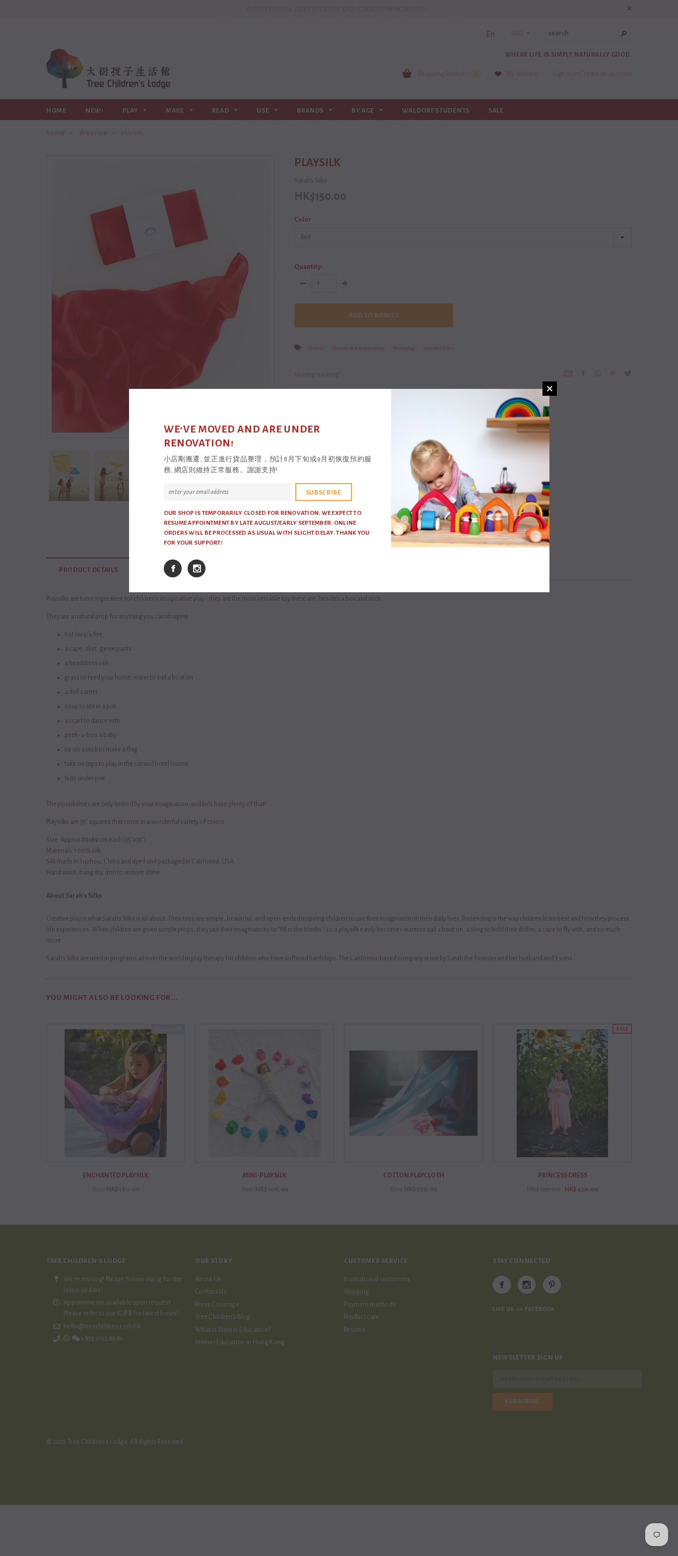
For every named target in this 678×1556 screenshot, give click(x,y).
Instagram (196, 568)
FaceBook (173, 568)
